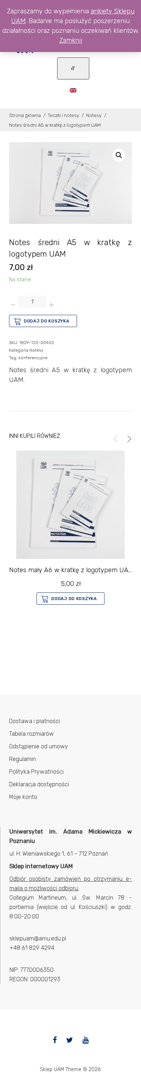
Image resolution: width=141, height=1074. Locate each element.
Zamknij (70, 40)
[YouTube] (85, 1040)
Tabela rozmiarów (31, 733)
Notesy (94, 115)
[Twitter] (69, 1040)
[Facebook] (55, 1040)
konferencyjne (32, 357)
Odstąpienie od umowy (38, 746)
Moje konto (23, 796)
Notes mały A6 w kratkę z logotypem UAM (71, 570)
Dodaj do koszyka (46, 320)
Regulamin (22, 759)
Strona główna (25, 115)
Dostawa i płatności (34, 721)
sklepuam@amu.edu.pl (37, 938)
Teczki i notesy (63, 115)
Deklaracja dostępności (39, 784)
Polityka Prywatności (36, 771)
